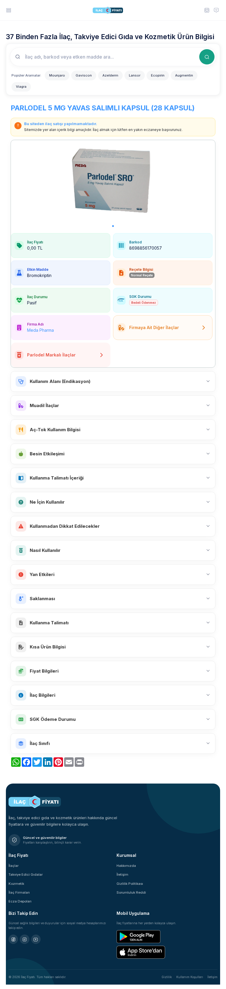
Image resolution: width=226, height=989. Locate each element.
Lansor (134, 75)
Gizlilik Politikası (130, 884)
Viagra (21, 86)
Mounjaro (57, 75)
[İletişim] (216, 10)
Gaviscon (84, 75)
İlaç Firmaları (19, 892)
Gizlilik (167, 977)
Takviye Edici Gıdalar (26, 874)
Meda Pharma (40, 330)
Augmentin (184, 75)
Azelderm (110, 75)
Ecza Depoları (20, 901)
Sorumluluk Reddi (131, 892)
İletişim (122, 874)
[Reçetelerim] (206, 10)
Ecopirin (157, 75)
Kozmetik (16, 884)
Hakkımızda (126, 866)
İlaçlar (14, 866)
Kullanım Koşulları (189, 977)
